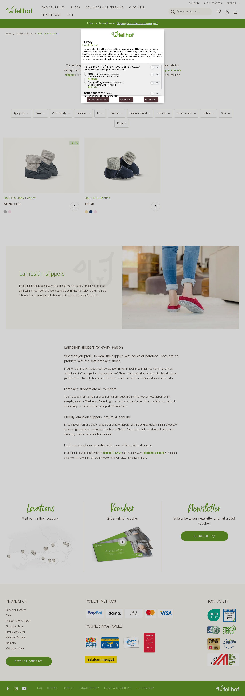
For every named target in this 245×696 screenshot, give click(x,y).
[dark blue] (91, 212)
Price (120, 123)
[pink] (10, 212)
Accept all (151, 99)
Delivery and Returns (16, 610)
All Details (92, 79)
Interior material (138, 113)
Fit (98, 113)
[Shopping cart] (235, 11)
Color (39, 113)
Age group (19, 113)
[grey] (5, 212)
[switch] (155, 67)
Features (81, 113)
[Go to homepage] (19, 9)
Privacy (94, 45)
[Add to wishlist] (74, 206)
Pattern (207, 113)
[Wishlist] (219, 11)
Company (194, 3)
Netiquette (11, 643)
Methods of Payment (16, 638)
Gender (114, 113)
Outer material (184, 113)
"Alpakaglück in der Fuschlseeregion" (137, 23)
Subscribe (201, 536)
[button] (152, 67)
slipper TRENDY (112, 453)
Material (162, 113)
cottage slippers (154, 453)
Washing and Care (15, 649)
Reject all (126, 99)
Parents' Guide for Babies (18, 621)
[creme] (86, 212)
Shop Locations (213, 3)
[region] (122, 81)
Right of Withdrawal (15, 632)
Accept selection (98, 99)
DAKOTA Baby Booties (20, 198)
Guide (9, 616)
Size (223, 113)
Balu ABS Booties (97, 198)
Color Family (59, 113)
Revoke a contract (29, 661)
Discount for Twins (14, 627)
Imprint (85, 45)
